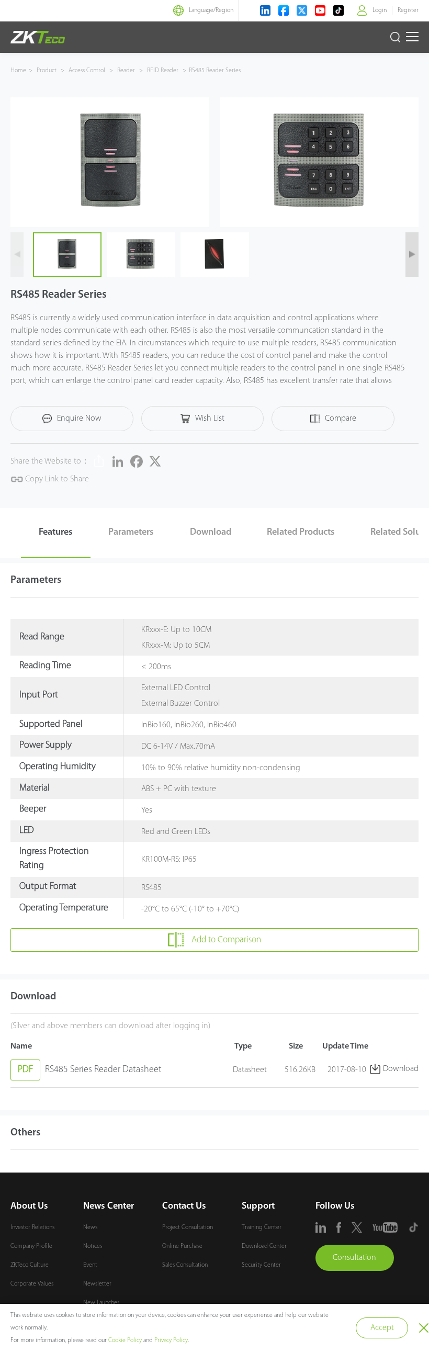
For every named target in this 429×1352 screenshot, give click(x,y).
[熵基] (37, 37)
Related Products (301, 532)
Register (408, 10)
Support (258, 1206)
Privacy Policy (171, 1340)
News (90, 1227)
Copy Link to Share (56, 479)
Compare (340, 418)
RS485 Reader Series (215, 70)
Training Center (261, 1227)
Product (47, 70)
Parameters (131, 532)
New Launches (101, 1303)
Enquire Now (79, 418)
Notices (92, 1246)
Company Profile (31, 1246)
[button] (17, 254)
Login (379, 10)
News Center (108, 1206)
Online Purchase (182, 1246)
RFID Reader (162, 70)
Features (56, 532)
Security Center (261, 1265)
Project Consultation (187, 1227)
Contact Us (184, 1206)
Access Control (87, 70)
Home (18, 70)
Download (210, 532)
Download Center (264, 1246)
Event (90, 1265)
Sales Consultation (185, 1265)
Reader (126, 70)
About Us (29, 1206)
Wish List (209, 418)
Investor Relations (32, 1227)
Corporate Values (31, 1284)
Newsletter (97, 1284)
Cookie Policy (125, 1340)
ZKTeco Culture (29, 1265)
